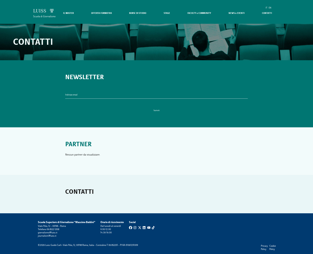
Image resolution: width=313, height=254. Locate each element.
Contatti (267, 13)
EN (270, 8)
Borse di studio (137, 13)
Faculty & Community (199, 13)
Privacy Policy (262, 245)
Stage (167, 13)
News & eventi (237, 13)
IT (266, 8)
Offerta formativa (101, 13)
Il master (68, 13)
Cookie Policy (271, 245)
